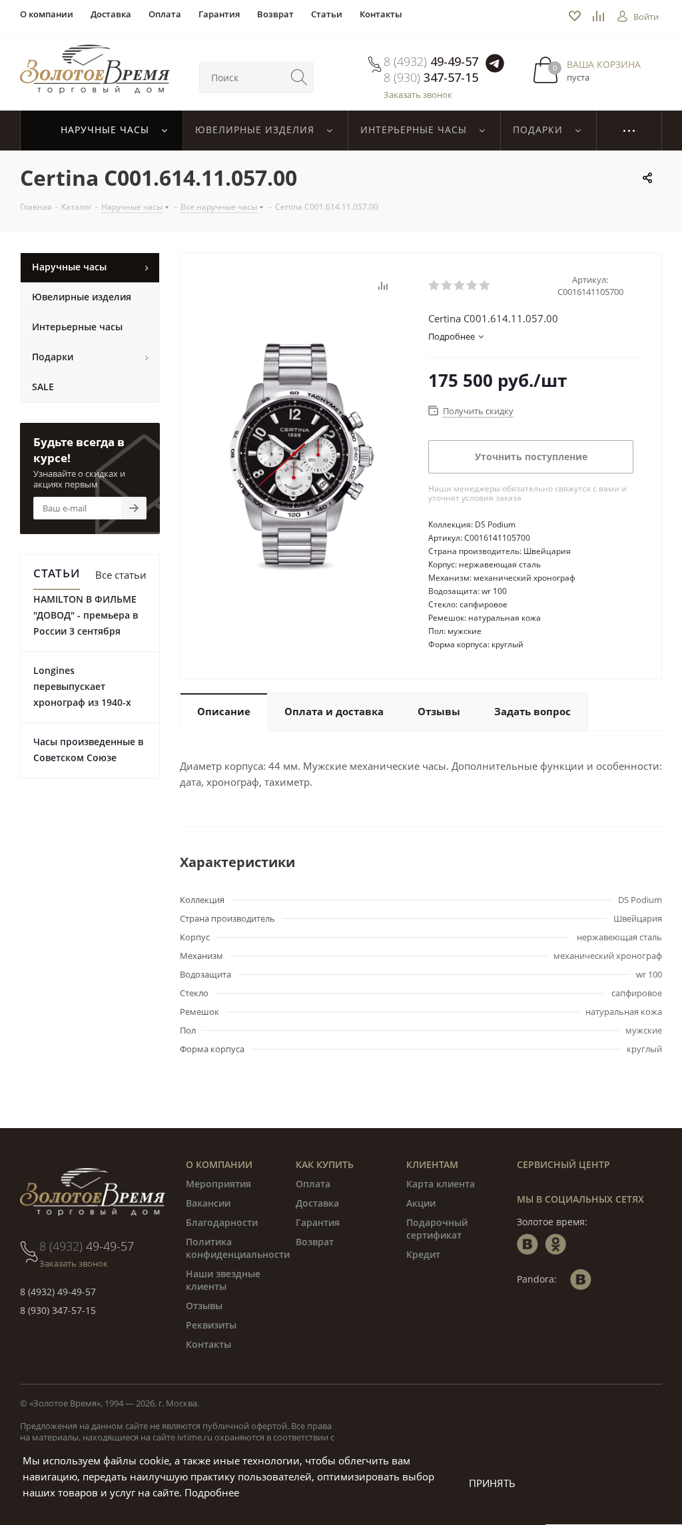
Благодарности (222, 1222)
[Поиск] (299, 77)
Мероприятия (218, 1183)
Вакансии (208, 1203)
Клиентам (432, 1164)
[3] (460, 285)
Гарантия (318, 1222)
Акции (421, 1203)
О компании (219, 1164)
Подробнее (211, 1492)
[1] (434, 285)
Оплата (313, 1183)
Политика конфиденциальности (238, 1248)
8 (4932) (431, 61)
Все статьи (121, 574)
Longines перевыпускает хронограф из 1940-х (82, 686)
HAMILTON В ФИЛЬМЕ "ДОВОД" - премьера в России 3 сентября (85, 615)
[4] (472, 285)
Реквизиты (211, 1325)
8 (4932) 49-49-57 (58, 1291)
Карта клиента (440, 1183)
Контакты (208, 1344)
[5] (485, 285)
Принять (492, 1483)
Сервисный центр (563, 1164)
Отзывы (204, 1305)
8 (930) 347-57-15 (58, 1310)
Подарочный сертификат (437, 1228)
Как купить (325, 1164)
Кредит (423, 1254)
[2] (447, 285)
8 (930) (431, 77)
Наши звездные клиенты (223, 1280)
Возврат (315, 1241)
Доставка (317, 1203)
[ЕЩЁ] (629, 131)
